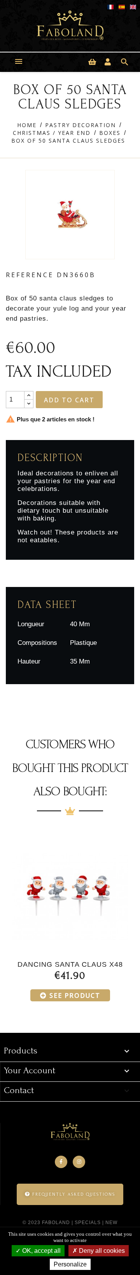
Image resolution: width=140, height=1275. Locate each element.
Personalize (70, 1264)
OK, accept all (41, 1250)
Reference (30, 275)
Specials (88, 1222)
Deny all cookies (101, 1250)
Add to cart (69, 400)
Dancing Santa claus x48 (70, 964)
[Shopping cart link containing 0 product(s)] (92, 62)
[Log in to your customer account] (108, 62)
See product (74, 995)
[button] (70, 1194)
